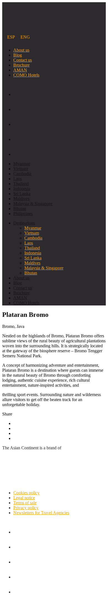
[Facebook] (59, 89)
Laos (17, 178)
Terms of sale (25, 502)
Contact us (22, 60)
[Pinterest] (59, 104)
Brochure (21, 65)
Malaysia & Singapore (32, 203)
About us (21, 50)
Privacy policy (25, 507)
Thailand (21, 183)
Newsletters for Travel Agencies (41, 512)
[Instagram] (59, 149)
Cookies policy (26, 492)
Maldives (21, 198)
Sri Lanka (21, 193)
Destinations (24, 223)
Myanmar (21, 163)
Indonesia (21, 188)
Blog (17, 55)
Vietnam (20, 168)
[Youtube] (59, 119)
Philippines (23, 213)
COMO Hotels (26, 75)
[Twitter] (59, 134)
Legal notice (24, 497)
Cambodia (22, 173)
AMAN (20, 70)
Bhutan (19, 208)
